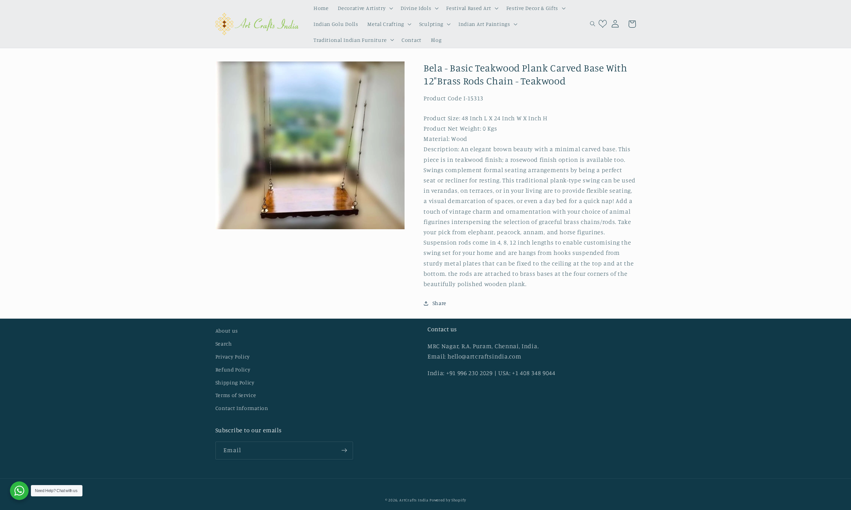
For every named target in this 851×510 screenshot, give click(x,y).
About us (226, 330)
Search (223, 343)
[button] (364, 8)
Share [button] (439, 303)
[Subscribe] (344, 450)
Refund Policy (233, 369)
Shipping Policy (235, 382)
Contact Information (241, 408)
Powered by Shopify (447, 500)
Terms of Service (235, 395)
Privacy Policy (232, 356)
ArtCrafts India (414, 500)
